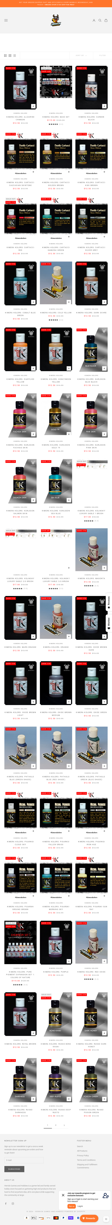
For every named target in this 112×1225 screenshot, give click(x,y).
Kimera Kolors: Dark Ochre (91, 313)
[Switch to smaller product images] (10, 55)
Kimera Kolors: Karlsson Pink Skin (91, 446)
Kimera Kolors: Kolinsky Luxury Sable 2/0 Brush (20, 580)
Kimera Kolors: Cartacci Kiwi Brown (91, 184)
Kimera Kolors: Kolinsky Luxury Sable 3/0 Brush (56, 580)
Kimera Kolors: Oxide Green (91, 712)
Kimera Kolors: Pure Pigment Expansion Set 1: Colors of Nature (20, 974)
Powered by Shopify (74, 1211)
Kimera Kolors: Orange (56, 647)
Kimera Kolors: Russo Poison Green (91, 1111)
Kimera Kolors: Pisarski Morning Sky (56, 908)
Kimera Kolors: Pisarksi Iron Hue (91, 843)
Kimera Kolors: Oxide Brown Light (20, 713)
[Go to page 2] (64, 1125)
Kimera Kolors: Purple (56, 972)
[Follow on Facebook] (5, 1203)
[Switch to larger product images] (5, 55)
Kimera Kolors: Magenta (91, 578)
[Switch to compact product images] (14, 55)
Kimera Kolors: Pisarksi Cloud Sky (20, 843)
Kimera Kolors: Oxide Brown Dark (91, 648)
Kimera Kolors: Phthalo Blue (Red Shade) (56, 778)
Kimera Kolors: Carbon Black (91, 118)
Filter (102, 55)
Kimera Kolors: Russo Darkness (20, 1111)
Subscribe (14, 1169)
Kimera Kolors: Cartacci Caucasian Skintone (20, 184)
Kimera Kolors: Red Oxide (91, 972)
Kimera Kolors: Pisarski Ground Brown (20, 908)
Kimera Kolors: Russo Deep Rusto (56, 1111)
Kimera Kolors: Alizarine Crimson (20, 118)
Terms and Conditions (86, 1160)
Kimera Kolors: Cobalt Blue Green (20, 314)
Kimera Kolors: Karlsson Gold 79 (56, 446)
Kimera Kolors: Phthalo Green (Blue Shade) (91, 778)
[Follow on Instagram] (12, 1203)
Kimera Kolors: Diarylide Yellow (21, 380)
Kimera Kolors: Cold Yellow (56, 313)
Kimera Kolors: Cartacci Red (20, 249)
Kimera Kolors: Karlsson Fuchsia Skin (20, 446)
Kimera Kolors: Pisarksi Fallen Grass (56, 843)
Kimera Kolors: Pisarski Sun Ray (91, 908)
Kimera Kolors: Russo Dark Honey (91, 1045)
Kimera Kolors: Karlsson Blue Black (91, 380)
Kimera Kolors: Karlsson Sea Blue (56, 512)
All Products (82, 1151)
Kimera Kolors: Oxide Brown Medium (56, 713)
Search (80, 1146)
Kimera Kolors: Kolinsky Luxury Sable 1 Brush (91, 512)
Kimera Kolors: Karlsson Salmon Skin (20, 512)
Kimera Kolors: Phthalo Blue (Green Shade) (20, 778)
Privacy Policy (83, 1155)
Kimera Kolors (20, 113)
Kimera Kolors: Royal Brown (20, 1044)
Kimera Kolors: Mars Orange (20, 647)
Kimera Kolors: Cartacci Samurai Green (56, 249)
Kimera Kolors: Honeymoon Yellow (56, 380)
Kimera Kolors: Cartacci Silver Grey (91, 249)
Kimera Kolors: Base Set (56, 117)
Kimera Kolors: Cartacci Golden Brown (56, 184)
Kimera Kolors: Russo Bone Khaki (56, 1045)
